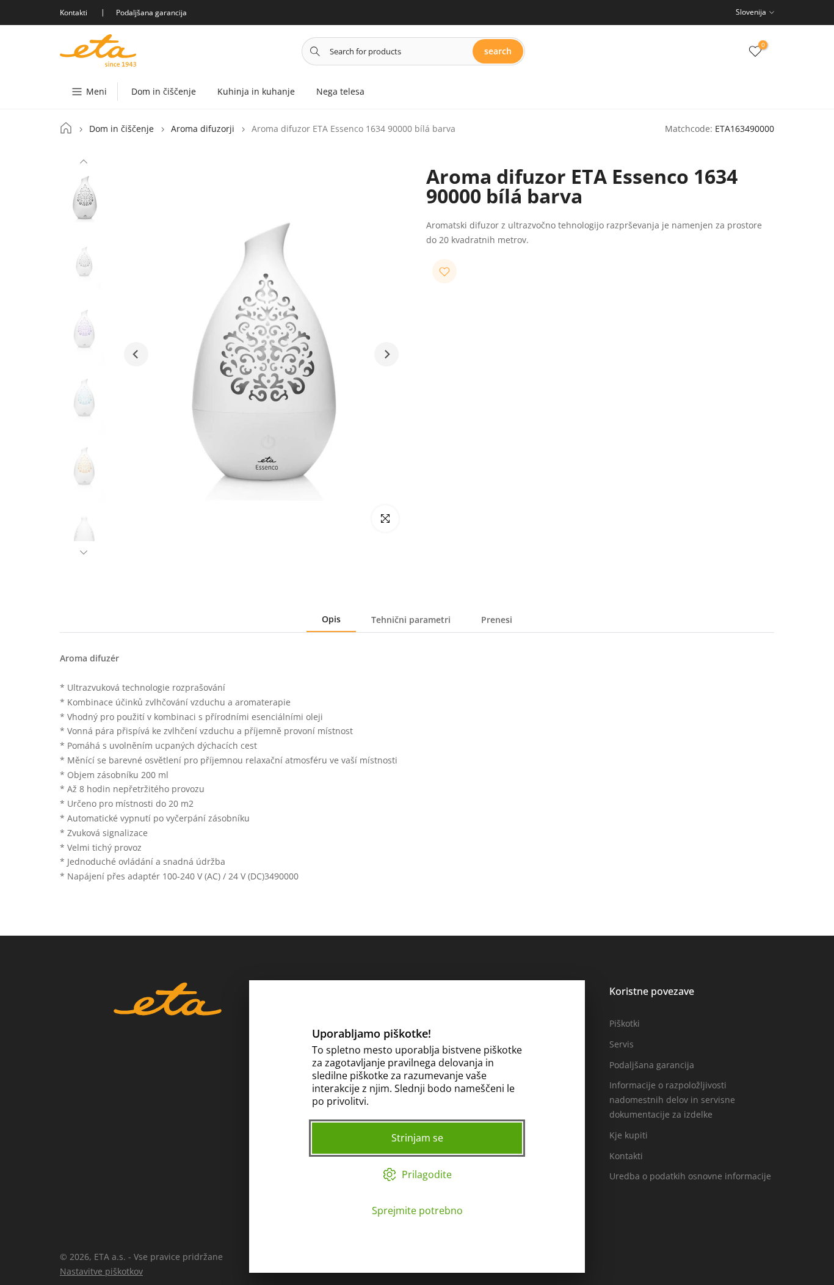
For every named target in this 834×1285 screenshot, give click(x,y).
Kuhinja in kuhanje (256, 91)
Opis (331, 619)
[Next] (84, 551)
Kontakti (626, 1156)
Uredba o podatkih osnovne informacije (690, 1176)
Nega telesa (340, 91)
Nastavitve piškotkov (101, 1271)
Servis (621, 1044)
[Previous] (84, 163)
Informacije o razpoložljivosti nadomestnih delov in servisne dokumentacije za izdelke (672, 1099)
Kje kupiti (628, 1135)
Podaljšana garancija (651, 1065)
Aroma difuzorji (202, 129)
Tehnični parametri (411, 619)
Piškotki (624, 1023)
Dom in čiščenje (163, 91)
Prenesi (496, 619)
